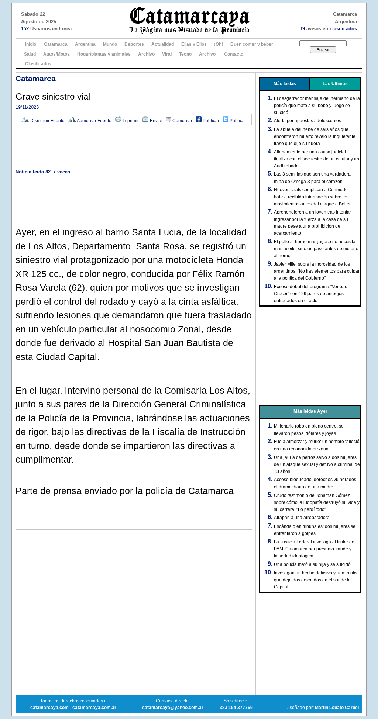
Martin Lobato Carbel (337, 707)
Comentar (181, 120)
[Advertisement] (134, 147)
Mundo (110, 44)
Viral (167, 54)
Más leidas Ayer (310, 411)
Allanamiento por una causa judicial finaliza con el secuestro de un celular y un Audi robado (316, 159)
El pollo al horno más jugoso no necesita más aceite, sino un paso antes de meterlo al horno (316, 248)
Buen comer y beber (251, 44)
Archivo (146, 54)
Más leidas (285, 83)
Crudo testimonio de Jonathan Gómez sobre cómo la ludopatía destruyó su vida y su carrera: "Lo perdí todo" (317, 502)
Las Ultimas (335, 83)
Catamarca (56, 44)
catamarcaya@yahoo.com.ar (172, 707)
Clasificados (38, 63)
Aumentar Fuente (93, 120)
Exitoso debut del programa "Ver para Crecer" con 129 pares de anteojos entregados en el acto (311, 293)
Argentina (85, 44)
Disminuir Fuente (47, 120)
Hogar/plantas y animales (104, 54)
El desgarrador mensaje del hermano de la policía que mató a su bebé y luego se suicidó (317, 105)
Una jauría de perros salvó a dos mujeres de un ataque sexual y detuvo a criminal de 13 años (317, 464)
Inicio (30, 44)
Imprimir (130, 120)
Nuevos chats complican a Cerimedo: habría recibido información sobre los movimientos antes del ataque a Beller (312, 196)
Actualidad (162, 44)
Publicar (210, 120)
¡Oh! (218, 44)
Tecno (185, 54)
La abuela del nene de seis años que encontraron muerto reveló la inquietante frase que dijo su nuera (314, 136)
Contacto (233, 54)
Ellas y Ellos (194, 44)
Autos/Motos (56, 54)
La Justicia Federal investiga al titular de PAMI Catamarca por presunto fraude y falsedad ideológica (314, 549)
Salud (30, 54)
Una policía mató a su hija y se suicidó (312, 564)
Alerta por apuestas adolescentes (307, 120)
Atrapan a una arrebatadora (302, 517)
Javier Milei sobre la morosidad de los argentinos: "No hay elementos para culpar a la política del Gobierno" (317, 271)
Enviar (156, 120)
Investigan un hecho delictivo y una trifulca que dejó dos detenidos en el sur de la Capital (316, 580)
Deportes (134, 44)
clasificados (343, 28)
